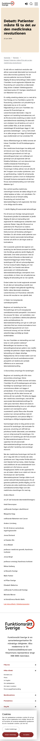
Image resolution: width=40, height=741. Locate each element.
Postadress (8, 701)
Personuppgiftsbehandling (12, 689)
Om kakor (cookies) (10, 686)
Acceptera (26, 735)
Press (5, 677)
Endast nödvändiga (10, 735)
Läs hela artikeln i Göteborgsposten (16, 604)
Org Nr (6, 707)
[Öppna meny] (36, 4)
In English (7, 680)
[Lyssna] (26, 3)
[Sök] (31, 3)
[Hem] (8, 3)
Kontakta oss (8, 675)
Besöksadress (9, 695)
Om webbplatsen (9, 683)
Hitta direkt (8, 670)
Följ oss (7, 665)
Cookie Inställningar (11, 729)
